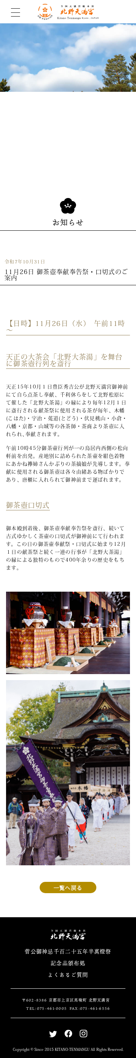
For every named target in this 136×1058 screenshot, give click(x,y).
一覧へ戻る (68, 887)
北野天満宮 (68, 12)
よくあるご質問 (68, 975)
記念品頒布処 (68, 963)
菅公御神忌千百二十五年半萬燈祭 (68, 951)
